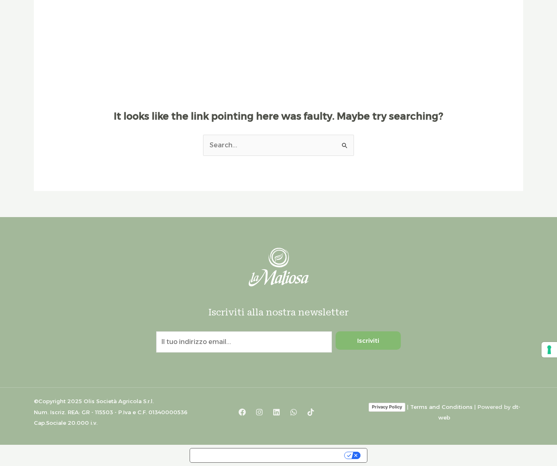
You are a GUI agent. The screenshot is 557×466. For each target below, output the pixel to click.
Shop (453, 39)
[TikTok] (310, 412)
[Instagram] (259, 412)
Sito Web (492, 39)
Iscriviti (368, 340)
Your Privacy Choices (305, 455)
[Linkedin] (276, 412)
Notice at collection (227, 455)
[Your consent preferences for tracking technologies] (549, 349)
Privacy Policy (387, 407)
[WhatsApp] (293, 412)
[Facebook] (242, 412)
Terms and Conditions (441, 407)
